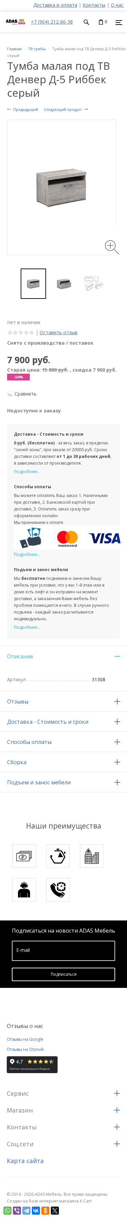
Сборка (16, 762)
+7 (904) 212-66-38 (52, 22)
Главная (14, 48)
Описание (20, 656)
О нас (117, 5)
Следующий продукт (63, 109)
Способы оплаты (29, 742)
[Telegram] (26, 1211)
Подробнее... (27, 471)
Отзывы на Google (25, 1039)
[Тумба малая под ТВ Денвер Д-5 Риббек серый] (33, 283)
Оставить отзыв (59, 332)
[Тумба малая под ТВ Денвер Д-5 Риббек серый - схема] (94, 283)
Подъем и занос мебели (39, 782)
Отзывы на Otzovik (25, 1049)
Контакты (94, 5)
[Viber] (17, 1211)
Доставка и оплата (55, 5)
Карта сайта (25, 1160)
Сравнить (26, 394)
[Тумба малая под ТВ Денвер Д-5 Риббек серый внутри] (63, 283)
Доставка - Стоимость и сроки (47, 721)
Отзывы (17, 701)
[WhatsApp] (7, 1211)
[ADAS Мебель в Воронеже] (15, 28)
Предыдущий (25, 109)
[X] (55, 1211)
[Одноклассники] (45, 1211)
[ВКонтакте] (36, 1211)
